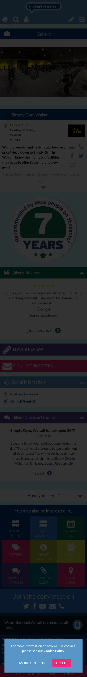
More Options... (33, 663)
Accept (61, 663)
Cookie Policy (54, 651)
